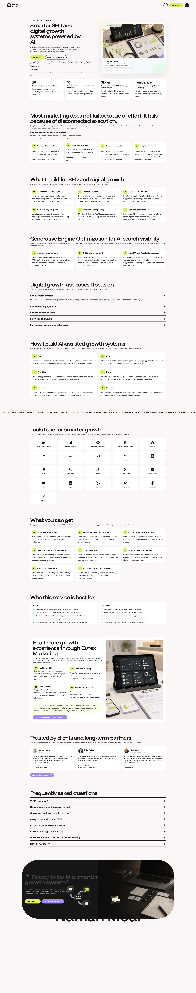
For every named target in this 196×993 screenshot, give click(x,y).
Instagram (143, 961)
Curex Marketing (143, 963)
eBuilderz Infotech (143, 966)
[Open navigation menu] (187, 5)
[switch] (165, 5)
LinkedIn (143, 958)
